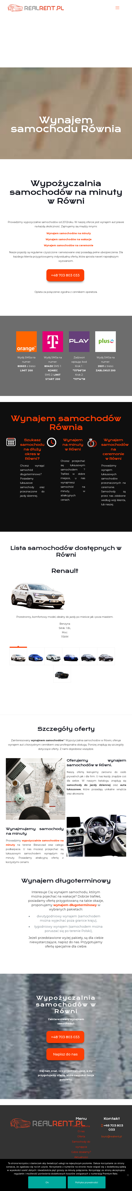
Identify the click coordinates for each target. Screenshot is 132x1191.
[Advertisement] (66, 41)
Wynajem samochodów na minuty (68, 233)
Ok (47, 1182)
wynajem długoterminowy (75, 905)
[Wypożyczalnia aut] (35, 8)
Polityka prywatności (86, 1182)
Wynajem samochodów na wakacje (69, 239)
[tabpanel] (62, 601)
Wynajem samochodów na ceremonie (68, 245)
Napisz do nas (65, 1054)
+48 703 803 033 (65, 275)
